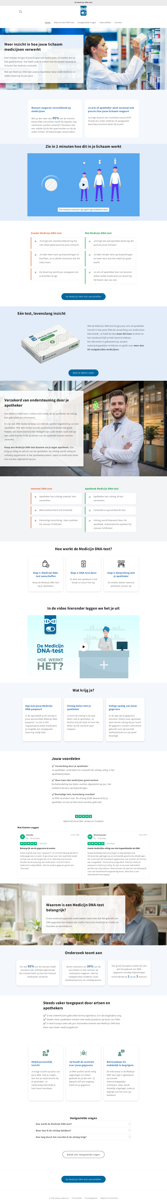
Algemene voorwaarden (109, 1198)
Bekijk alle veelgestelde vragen (83, 1154)
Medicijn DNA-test (61, 1198)
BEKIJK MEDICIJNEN (83, 372)
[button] (20, 12)
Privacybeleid (77, 1198)
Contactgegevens (91, 1198)
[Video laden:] (83, 184)
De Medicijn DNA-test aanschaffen (83, 296)
